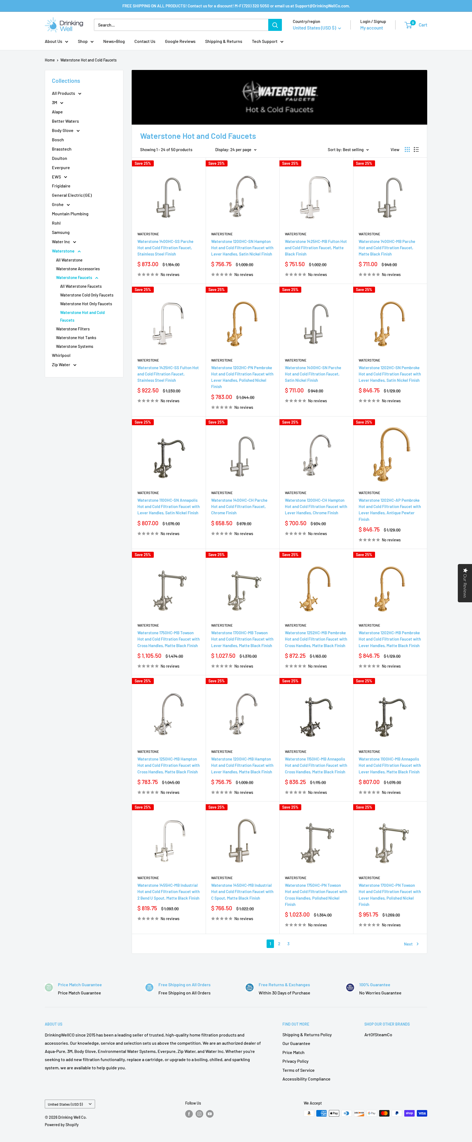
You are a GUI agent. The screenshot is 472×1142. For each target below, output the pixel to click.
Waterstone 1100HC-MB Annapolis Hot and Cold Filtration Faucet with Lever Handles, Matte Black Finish (390, 765)
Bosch (58, 139)
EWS (57, 176)
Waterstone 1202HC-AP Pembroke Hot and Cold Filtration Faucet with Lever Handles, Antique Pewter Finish (390, 510)
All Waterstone (69, 259)
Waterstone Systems (74, 346)
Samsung (61, 232)
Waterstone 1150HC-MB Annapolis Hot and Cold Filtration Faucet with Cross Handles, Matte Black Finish (316, 765)
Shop (83, 41)
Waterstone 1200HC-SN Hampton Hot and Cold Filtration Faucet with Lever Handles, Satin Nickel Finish (242, 248)
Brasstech (62, 148)
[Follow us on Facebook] (189, 1114)
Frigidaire (61, 185)
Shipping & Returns (223, 41)
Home (50, 60)
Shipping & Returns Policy (307, 1034)
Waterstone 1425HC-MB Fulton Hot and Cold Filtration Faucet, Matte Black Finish (316, 248)
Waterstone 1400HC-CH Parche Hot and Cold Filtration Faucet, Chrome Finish (239, 506)
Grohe (58, 204)
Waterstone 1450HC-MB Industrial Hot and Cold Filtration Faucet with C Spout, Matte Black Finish (242, 891)
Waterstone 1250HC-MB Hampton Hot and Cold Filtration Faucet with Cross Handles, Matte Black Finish (168, 765)
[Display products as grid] (407, 149)
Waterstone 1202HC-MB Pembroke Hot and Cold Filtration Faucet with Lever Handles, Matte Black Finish (390, 639)
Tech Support (265, 41)
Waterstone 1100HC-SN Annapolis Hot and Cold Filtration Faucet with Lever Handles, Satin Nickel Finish (168, 506)
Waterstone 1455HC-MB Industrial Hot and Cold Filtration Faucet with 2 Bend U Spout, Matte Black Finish (168, 891)
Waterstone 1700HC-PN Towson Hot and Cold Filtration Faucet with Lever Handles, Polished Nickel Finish (390, 895)
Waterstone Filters (73, 328)
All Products (64, 93)
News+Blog (114, 41)
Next (408, 943)
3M (55, 102)
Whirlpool (61, 355)
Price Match (293, 1052)
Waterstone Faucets (74, 277)
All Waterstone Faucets (81, 286)
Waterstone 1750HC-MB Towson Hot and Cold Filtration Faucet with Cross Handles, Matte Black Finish (168, 639)
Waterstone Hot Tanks (76, 337)
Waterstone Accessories (78, 268)
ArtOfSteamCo (378, 1034)
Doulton (59, 158)
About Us (53, 41)
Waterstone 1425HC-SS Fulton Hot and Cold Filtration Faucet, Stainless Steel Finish (168, 374)
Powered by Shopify (62, 1124)
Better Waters (65, 121)
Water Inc (61, 241)
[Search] (275, 25)
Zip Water (61, 364)
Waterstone (63, 250)
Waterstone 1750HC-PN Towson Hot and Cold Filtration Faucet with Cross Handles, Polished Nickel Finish (316, 895)
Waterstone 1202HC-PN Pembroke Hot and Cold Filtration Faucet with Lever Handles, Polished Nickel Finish (242, 377)
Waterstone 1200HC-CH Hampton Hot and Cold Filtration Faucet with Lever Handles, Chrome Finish (316, 506)
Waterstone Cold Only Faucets (86, 294)
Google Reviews (180, 41)
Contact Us (144, 41)
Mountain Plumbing (70, 213)
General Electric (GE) (72, 195)
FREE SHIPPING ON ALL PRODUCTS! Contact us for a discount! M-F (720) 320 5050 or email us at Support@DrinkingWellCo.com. (236, 5)
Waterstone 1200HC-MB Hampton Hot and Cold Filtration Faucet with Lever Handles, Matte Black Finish (242, 765)
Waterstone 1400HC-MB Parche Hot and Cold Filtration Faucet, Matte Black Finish (387, 248)
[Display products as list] (416, 149)
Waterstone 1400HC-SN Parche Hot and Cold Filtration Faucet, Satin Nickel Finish (313, 374)
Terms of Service (298, 1070)
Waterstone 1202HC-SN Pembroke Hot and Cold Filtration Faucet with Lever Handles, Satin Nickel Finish (390, 374)
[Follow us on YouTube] (210, 1114)
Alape (57, 111)
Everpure (61, 167)
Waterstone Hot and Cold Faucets (88, 60)
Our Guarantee (296, 1043)
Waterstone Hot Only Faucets (86, 303)
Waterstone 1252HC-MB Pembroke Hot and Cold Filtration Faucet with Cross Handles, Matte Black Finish (316, 639)
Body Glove (63, 130)
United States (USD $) (65, 1104)
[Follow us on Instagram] (199, 1114)
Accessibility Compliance (306, 1078)
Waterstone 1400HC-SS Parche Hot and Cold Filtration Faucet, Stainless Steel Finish (165, 248)
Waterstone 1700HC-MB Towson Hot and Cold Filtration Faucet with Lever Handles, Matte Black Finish (242, 639)
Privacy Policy (295, 1061)
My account (371, 27)
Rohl (56, 222)
